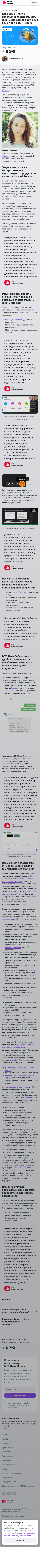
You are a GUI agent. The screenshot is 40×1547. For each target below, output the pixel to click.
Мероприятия (7, 1477)
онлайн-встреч (21, 592)
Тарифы (5, 1439)
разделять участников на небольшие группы (20, 1068)
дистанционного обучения (12, 919)
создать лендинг (25, 1097)
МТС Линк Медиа (9, 1464)
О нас (4, 1434)
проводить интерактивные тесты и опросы (19, 1076)
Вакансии (6, 1452)
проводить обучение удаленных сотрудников (17, 879)
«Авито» (5, 156)
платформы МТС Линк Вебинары (16, 1169)
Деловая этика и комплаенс (13, 1516)
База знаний (7, 1460)
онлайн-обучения (18, 1060)
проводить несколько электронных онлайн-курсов (18, 1046)
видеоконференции (13, 947)
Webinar (5, 90)
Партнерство (7, 1456)
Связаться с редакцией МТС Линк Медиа (18, 1486)
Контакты (6, 1443)
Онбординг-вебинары (14, 320)
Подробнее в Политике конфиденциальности (19, 1534)
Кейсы (4, 1469)
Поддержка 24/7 (9, 1482)
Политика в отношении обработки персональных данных (16, 1510)
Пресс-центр (7, 1447)
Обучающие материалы (12, 1473)
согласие (14, 1401)
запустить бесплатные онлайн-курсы (19, 892)
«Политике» (12, 1407)
